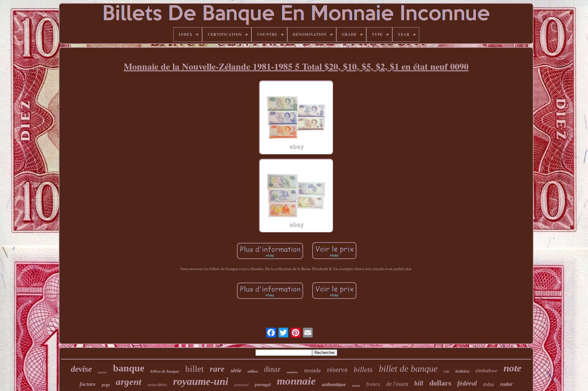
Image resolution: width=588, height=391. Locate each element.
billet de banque (408, 368)
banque (128, 368)
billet (194, 369)
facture (88, 384)
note (512, 368)
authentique (334, 384)
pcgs (106, 384)
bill (418, 383)
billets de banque (164, 371)
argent (128, 381)
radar (506, 384)
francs (373, 384)
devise (81, 369)
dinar (272, 368)
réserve (337, 370)
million (252, 371)
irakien (462, 371)
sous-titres (157, 384)
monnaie (296, 381)
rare (217, 369)
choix (356, 385)
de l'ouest (397, 384)
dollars (440, 383)
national (241, 384)
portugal (263, 384)
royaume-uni (200, 381)
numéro (292, 372)
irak (446, 371)
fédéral (467, 383)
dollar (488, 384)
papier (102, 372)
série (236, 370)
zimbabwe (486, 370)
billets (363, 369)
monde (312, 370)
